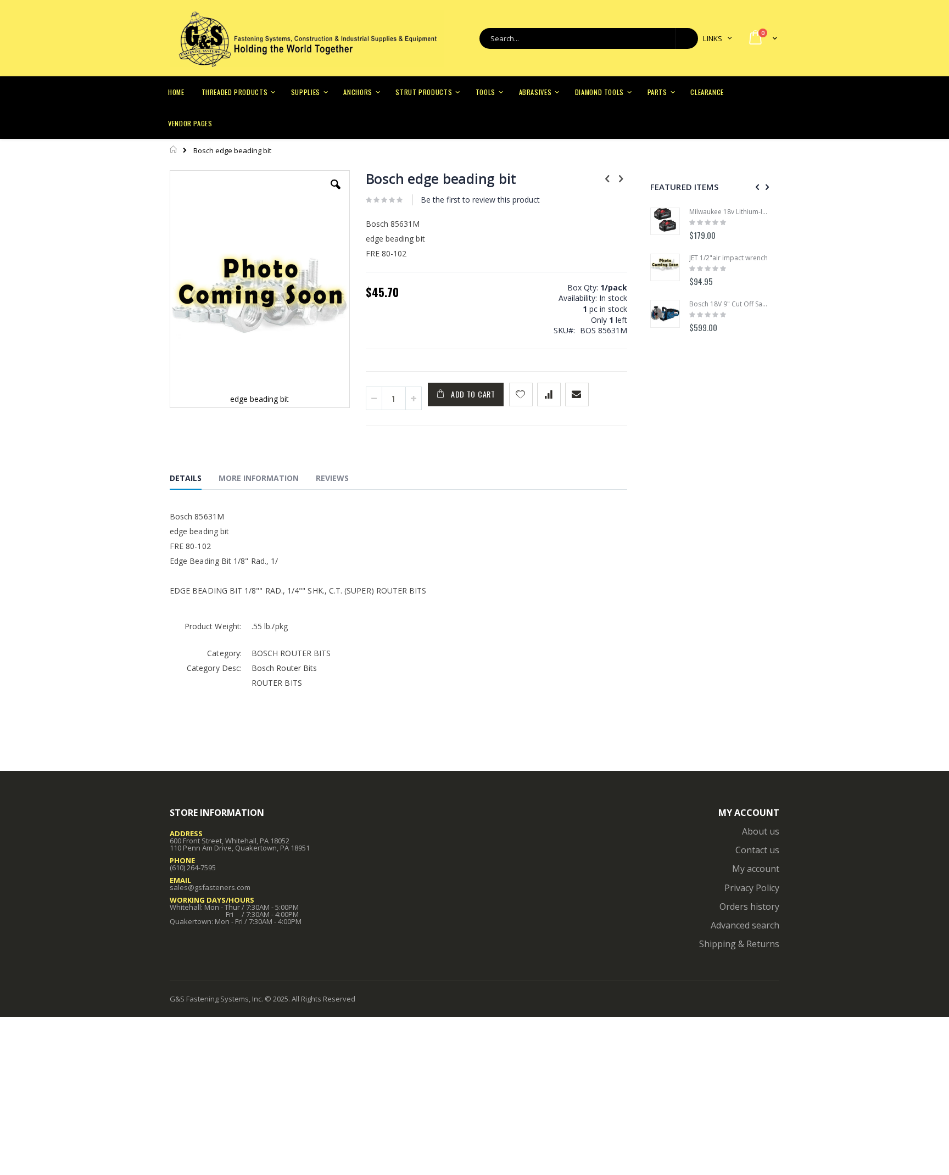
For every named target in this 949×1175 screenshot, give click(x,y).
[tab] (194, 480)
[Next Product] (621, 178)
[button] (335, 193)
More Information (259, 478)
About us (760, 831)
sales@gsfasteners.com (210, 887)
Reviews (332, 478)
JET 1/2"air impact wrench (728, 258)
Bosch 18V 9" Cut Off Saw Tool (728, 304)
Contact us (757, 850)
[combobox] (589, 38)
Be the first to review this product (480, 199)
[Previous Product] (607, 178)
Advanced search (745, 925)
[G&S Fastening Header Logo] (307, 38)
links (712, 38)
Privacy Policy (751, 888)
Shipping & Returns (739, 944)
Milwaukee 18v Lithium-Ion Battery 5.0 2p (728, 212)
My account (755, 869)
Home (174, 149)
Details (186, 478)
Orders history (749, 906)
